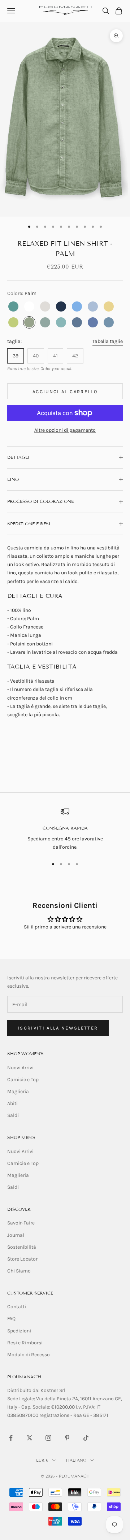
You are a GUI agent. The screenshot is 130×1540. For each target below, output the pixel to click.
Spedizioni (19, 1331)
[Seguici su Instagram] (48, 1437)
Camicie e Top (23, 1079)
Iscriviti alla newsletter (58, 1028)
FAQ (11, 1318)
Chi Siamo (19, 1271)
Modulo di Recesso (28, 1355)
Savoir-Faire (21, 1223)
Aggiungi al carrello (65, 391)
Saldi (13, 1115)
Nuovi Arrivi (20, 1068)
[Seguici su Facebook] (10, 1437)
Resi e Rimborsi (25, 1343)
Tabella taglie (107, 341)
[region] (65, 829)
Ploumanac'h (24, 1376)
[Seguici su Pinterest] (67, 1437)
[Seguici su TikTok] (86, 1437)
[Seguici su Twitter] (29, 1437)
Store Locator (22, 1259)
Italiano (76, 1460)
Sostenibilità (21, 1247)
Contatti (16, 1307)
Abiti (12, 1103)
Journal (15, 1235)
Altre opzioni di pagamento (65, 430)
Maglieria (18, 1091)
